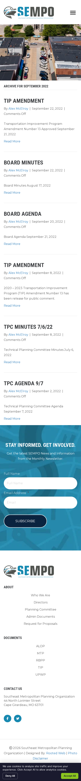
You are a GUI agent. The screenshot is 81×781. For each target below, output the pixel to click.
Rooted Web (55, 753)
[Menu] (73, 13)
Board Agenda (22, 213)
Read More (12, 141)
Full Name (12, 473)
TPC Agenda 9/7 (23, 383)
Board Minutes (23, 162)
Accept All (70, 775)
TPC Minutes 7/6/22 (28, 327)
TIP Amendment (24, 100)
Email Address (16, 493)
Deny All (10, 775)
